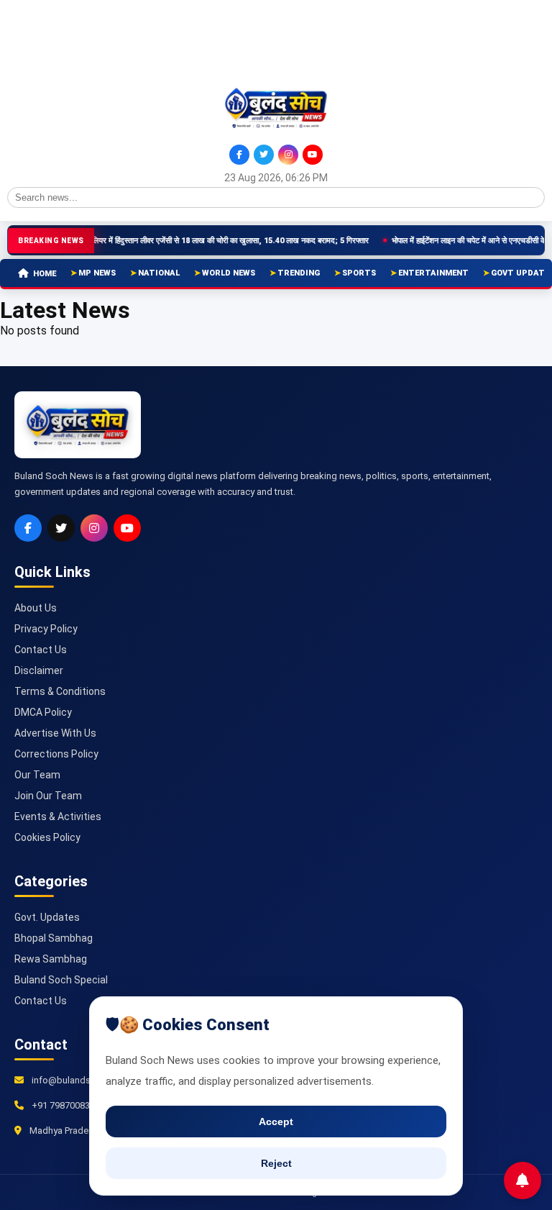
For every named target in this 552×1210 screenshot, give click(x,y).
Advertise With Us (55, 733)
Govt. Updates (47, 917)
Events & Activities (57, 816)
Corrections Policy (56, 754)
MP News (97, 273)
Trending (298, 273)
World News (228, 273)
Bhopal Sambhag (53, 938)
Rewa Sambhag (50, 959)
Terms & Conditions (60, 691)
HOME (44, 273)
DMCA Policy (43, 712)
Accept (276, 1121)
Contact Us (40, 649)
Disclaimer (38, 670)
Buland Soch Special (61, 980)
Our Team (37, 775)
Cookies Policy (47, 837)
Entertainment (433, 273)
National (159, 273)
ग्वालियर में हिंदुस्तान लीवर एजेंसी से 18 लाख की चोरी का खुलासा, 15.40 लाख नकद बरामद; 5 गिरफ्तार (207, 240)
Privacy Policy (46, 628)
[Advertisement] (72, 41)
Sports (359, 273)
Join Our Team (48, 795)
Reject (276, 1163)
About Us (35, 608)
